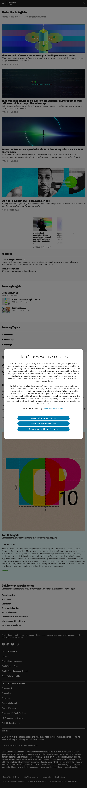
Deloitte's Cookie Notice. (53, 408)
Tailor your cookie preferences (43, 429)
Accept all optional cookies (43, 418)
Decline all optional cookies (43, 423)
